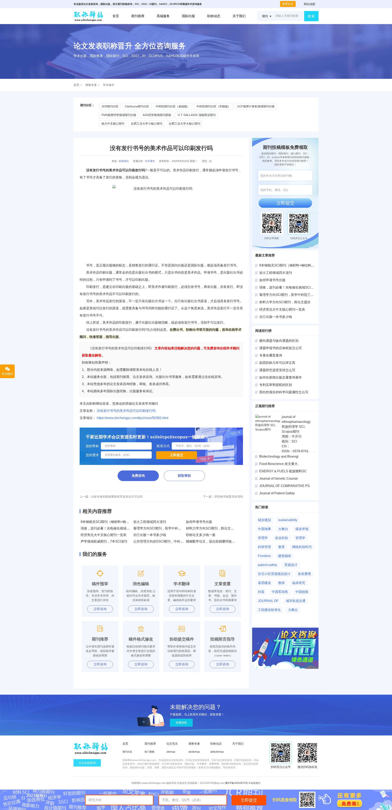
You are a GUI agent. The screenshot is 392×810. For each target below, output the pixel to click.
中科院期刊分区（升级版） (213, 106)
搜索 (311, 16)
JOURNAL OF (268, 601)
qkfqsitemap (217, 751)
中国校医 (301, 592)
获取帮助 (184, 475)
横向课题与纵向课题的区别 (278, 340)
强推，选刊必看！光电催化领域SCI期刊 (109, 528)
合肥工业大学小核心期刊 (146, 123)
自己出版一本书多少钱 (149, 535)
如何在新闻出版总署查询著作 (280, 377)
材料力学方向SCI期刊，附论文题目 (211, 528)
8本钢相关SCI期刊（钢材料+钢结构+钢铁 (289, 265)
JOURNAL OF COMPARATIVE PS (284, 486)
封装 (261, 592)
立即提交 (285, 203)
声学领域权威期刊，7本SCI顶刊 (104, 541)
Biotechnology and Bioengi (278, 456)
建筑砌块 (284, 556)
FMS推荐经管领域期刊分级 (118, 115)
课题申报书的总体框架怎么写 (280, 348)
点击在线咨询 (87, 762)
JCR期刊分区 (109, 106)
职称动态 (213, 16)
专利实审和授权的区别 (275, 385)
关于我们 (239, 16)
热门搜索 (149, 751)
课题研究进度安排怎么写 (277, 370)
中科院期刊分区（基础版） (173, 106)
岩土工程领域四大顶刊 (149, 522)
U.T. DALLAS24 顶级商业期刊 (197, 115)
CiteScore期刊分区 (137, 106)
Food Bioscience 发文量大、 (280, 464)
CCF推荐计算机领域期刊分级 (256, 106)
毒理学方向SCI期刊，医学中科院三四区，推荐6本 (169, 528)
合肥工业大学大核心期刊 (184, 123)
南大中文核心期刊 (112, 123)
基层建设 (264, 583)
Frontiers (264, 556)
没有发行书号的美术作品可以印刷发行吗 (126, 410)
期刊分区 (127, 751)
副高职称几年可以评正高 (277, 362)
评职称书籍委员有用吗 (228, 496)
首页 (115, 16)
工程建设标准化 (269, 610)
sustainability (287, 520)
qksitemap (194, 751)
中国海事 (264, 529)
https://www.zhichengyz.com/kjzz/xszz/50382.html (132, 418)
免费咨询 (138, 475)
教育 (281, 547)
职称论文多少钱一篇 (200, 535)
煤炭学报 (301, 529)
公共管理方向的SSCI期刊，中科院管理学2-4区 (167, 541)
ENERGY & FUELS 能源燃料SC (283, 471)
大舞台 (283, 529)
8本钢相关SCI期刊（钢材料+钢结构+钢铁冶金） (115, 522)
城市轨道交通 (295, 601)
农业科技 (281, 538)
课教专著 (91, 85)
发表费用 (304, 574)
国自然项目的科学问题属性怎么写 (283, 392)
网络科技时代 (302, 547)
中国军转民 (280, 592)
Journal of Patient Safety (277, 493)
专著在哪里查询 (270, 355)
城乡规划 (264, 520)
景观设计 (290, 565)
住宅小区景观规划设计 (274, 574)
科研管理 (264, 547)
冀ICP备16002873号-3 (237, 783)
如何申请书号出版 (199, 522)
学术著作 (108, 85)
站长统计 (256, 783)
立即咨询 (100, 609)
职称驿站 (124, 161)
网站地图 (309, 4)
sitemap (170, 751)
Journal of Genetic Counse (278, 478)
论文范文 (172, 743)
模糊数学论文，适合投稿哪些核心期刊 (214, 541)
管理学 (263, 538)
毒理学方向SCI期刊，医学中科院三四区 (288, 294)
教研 (281, 583)
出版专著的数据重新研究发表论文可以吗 (117, 496)
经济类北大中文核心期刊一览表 (103, 535)
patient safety (267, 565)
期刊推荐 (137, 16)
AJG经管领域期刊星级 (157, 115)
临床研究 (298, 583)
